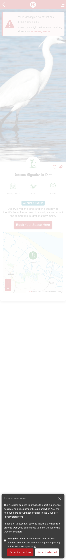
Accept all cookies (20, 552)
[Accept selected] (60, 498)
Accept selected (47, 552)
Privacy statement (13, 516)
